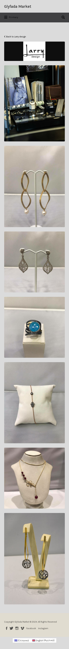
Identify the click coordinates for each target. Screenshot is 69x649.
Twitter (11, 628)
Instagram (16, 628)
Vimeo (22, 628)
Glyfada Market (17, 6)
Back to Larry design (16, 36)
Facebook (6, 628)
